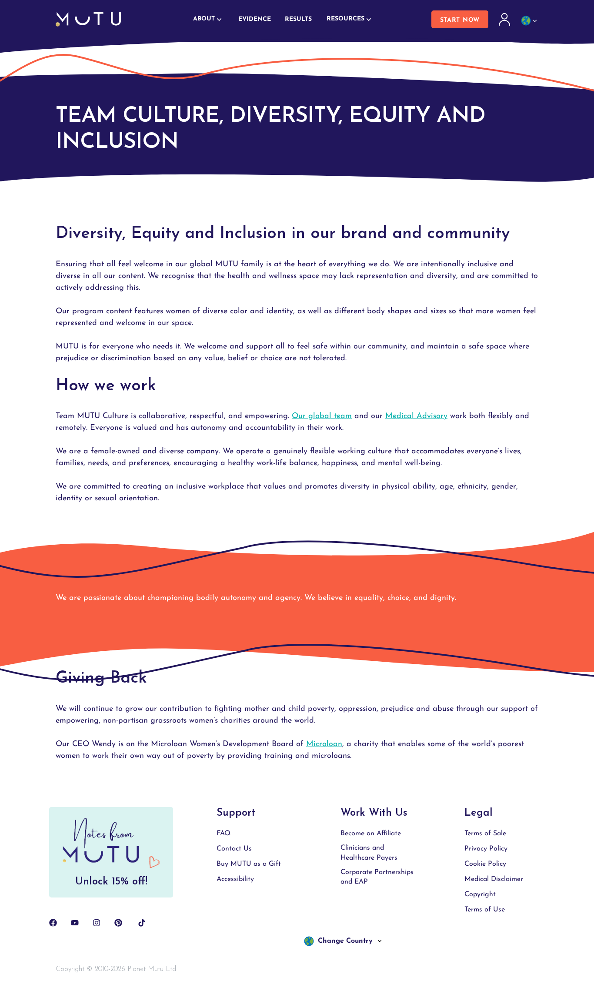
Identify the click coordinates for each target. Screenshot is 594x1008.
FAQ (223, 833)
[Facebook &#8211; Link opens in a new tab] (53, 923)
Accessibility (235, 879)
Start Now (460, 20)
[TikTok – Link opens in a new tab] (141, 923)
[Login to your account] (505, 19)
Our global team (322, 416)
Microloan (324, 744)
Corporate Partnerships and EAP (377, 877)
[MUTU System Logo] (88, 19)
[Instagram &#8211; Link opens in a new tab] (96, 923)
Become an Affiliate (370, 833)
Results (298, 19)
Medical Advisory (416, 416)
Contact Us (234, 848)
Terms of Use (484, 909)
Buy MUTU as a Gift (249, 864)
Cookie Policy (485, 864)
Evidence (254, 19)
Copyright (480, 894)
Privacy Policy (485, 848)
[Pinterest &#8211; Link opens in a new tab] (118, 923)
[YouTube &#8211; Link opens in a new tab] (75, 923)
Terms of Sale (485, 833)
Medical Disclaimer (493, 879)
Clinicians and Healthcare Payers (368, 852)
